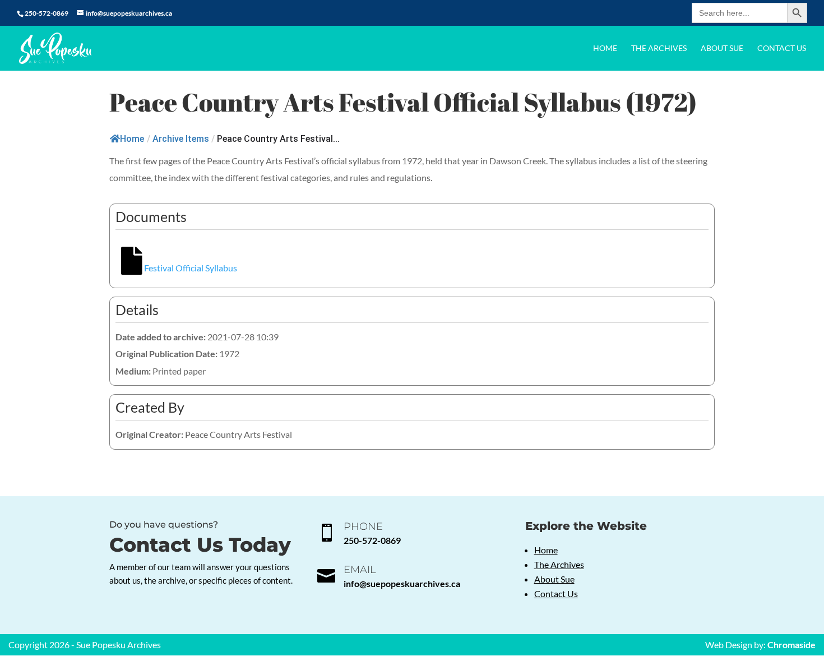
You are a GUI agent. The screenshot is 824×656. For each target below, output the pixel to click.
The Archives (659, 48)
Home (605, 48)
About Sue (722, 48)
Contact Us (781, 48)
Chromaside (791, 644)
